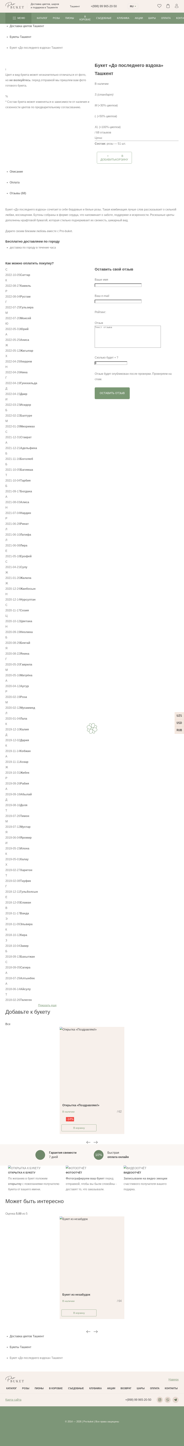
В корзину (79, 1127)
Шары (152, 18)
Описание (16, 171)
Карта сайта (13, 1399)
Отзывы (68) (18, 193)
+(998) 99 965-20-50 (104, 6)
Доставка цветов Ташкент (27, 26)
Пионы (69, 18)
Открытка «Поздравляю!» (80, 1105)
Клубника (123, 18)
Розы (56, 18)
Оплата (166, 18)
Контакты (171, 1388)
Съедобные (104, 18)
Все (7, 1024)
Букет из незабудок (76, 1294)
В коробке (85, 18)
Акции (139, 18)
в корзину (114, 157)
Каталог (42, 18)
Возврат (126, 1388)
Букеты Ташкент (20, 36)
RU (132, 6)
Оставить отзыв (112, 393)
